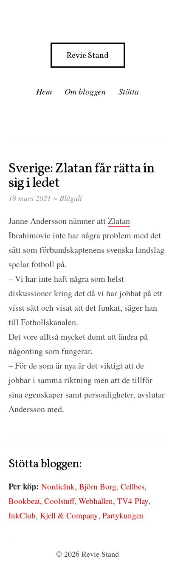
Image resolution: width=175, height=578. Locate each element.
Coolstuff (59, 500)
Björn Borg (97, 486)
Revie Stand (88, 55)
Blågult (70, 198)
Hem (44, 91)
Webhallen (96, 500)
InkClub (22, 515)
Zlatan (119, 220)
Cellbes (132, 486)
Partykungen (123, 515)
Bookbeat (24, 500)
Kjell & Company (69, 515)
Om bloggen (85, 91)
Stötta (129, 91)
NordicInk (58, 486)
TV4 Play (133, 500)
